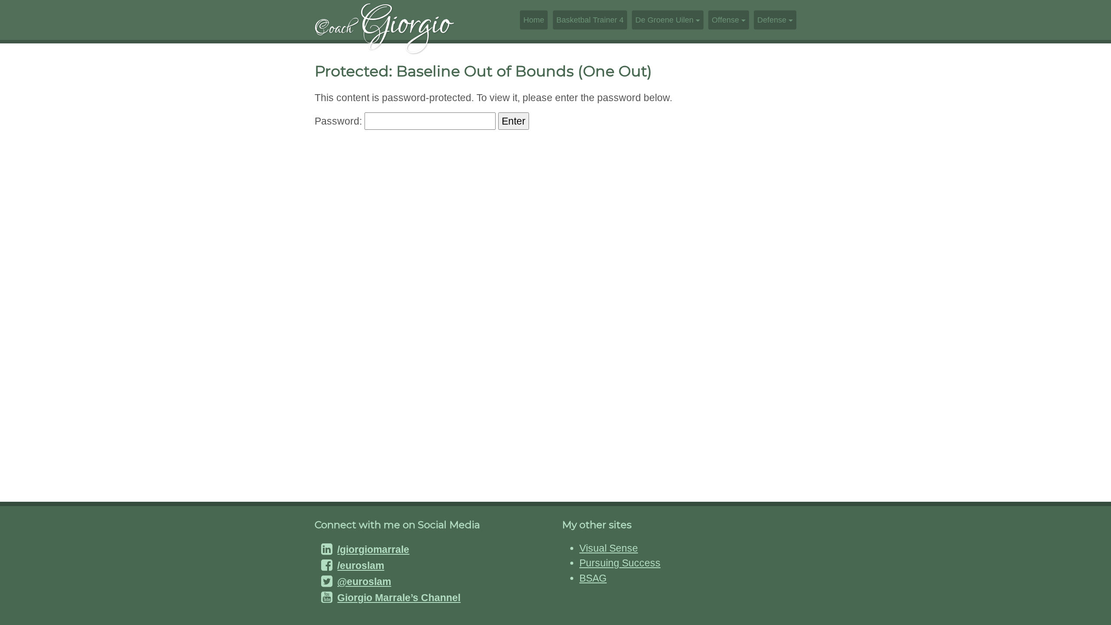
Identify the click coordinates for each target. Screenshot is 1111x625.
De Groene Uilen (664, 19)
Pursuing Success (620, 563)
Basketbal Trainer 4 (590, 19)
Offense (725, 19)
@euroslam (364, 581)
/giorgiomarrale (373, 549)
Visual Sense (608, 548)
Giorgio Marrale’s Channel (398, 597)
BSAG (593, 578)
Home (533, 19)
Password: (340, 121)
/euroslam (360, 565)
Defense (771, 19)
